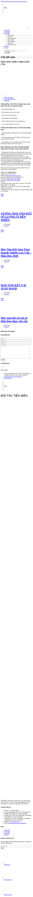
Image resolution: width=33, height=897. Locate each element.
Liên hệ (6, 47)
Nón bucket (11, 35)
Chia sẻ (6, 46)
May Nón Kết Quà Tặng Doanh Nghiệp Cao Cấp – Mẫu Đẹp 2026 (16, 252)
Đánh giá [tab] (6, 100)
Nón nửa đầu (11, 41)
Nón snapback (12, 38)
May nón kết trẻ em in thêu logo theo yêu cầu (14, 319)
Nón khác (10, 43)
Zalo (5, 7)
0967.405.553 (4, 1)
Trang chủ (7, 30)
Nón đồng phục (12, 44)
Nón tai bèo (11, 39)
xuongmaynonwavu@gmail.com (18, 1)
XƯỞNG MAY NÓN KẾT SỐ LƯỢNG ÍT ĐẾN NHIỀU (16, 217)
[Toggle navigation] (28, 27)
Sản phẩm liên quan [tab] (9, 99)
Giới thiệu (7, 32)
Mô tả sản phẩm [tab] (8, 97)
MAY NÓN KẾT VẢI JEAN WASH (13, 287)
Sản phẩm (7, 33)
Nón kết (10, 36)
